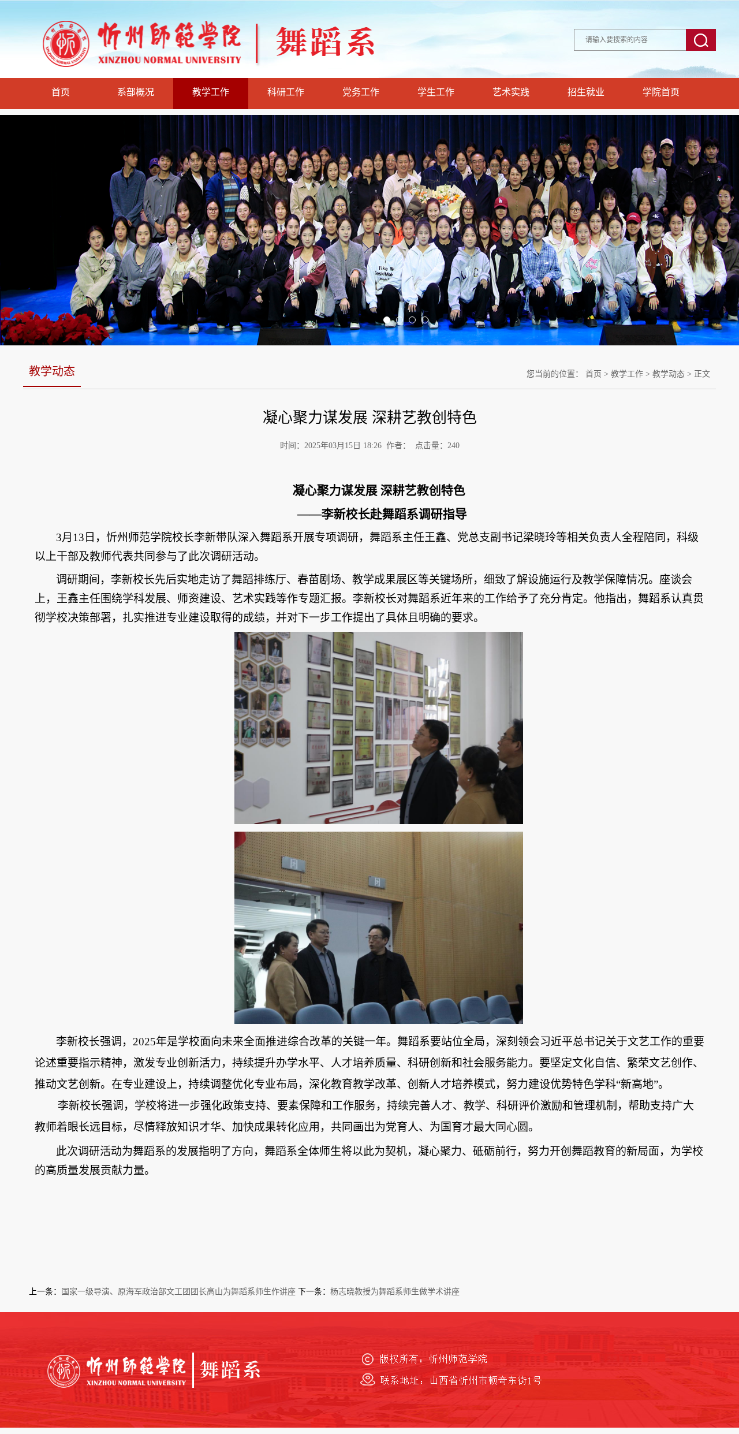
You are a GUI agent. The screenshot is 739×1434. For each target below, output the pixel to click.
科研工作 (285, 92)
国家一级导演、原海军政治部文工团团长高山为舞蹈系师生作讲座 (178, 1291)
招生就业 (586, 92)
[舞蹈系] (236, 75)
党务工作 (360, 92)
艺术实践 (510, 92)
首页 (60, 92)
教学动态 (668, 374)
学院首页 (661, 92)
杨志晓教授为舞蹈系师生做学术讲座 (395, 1291)
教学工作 (210, 92)
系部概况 (135, 92)
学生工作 (435, 92)
